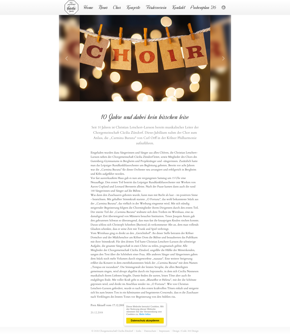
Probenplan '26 (203, 7)
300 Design (193, 330)
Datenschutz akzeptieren (145, 320)
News (103, 7)
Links (138, 330)
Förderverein (156, 7)
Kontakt (178, 7)
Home (88, 7)
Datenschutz (150, 330)
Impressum (164, 330)
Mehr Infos (145, 314)
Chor (117, 7)
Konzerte (133, 7)
